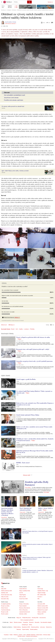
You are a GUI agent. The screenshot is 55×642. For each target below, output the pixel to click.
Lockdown (26, 329)
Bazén (11, 622)
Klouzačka (37, 622)
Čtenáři (12, 329)
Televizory (18, 629)
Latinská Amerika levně (24, 611)
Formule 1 (40, 596)
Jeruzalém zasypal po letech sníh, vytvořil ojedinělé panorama (34, 361)
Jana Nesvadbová (8, 22)
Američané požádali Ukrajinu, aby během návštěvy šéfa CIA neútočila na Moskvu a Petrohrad (7, 511)
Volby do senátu (4, 596)
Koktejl (17, 442)
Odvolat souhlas (21, 636)
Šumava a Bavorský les (24, 607)
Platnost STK (40, 613)
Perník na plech (4, 613)
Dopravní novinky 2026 (43, 607)
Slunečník (31, 622)
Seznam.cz (50, 2)
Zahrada (3, 108)
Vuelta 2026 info (23, 588)
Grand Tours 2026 (23, 598)
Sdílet (49, 22)
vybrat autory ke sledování (10, 23)
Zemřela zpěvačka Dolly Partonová (36, 483)
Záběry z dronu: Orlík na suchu (45, 509)
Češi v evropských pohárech (27, 620)
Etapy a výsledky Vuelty (24, 590)
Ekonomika (18, 416)
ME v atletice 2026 (42, 594)
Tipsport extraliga (41, 592)
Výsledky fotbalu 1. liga (43, 590)
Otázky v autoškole (42, 611)
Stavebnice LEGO (26, 627)
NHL (39, 598)
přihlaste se (17, 317)
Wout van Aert (22, 596)
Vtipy (17, 394)
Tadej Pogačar (22, 594)
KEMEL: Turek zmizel (23, 463)
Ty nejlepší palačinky (6, 603)
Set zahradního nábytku (46, 622)
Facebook (6, 634)
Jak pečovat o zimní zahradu (11, 97)
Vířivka (30, 624)
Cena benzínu (42, 617)
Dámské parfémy (35, 627)
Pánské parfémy (33, 629)
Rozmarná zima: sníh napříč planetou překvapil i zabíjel (32, 349)
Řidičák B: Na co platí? (43, 609)
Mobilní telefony (17, 627)
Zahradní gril (25, 624)
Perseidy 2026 (35, 617)
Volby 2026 (3, 588)
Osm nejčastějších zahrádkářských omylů (14, 95)
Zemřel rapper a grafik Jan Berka (26, 379)
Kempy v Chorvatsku (24, 603)
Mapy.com (19, 617)
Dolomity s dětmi (23, 613)
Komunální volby (5, 598)
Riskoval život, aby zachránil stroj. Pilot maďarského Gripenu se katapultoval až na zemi (35, 404)
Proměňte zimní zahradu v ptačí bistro (13, 100)
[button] (27, 54)
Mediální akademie (31, 634)
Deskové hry (49, 627)
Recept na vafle (4, 611)
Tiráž (24, 634)
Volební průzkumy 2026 (6, 590)
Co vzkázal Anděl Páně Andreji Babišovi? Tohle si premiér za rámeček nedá (34, 392)
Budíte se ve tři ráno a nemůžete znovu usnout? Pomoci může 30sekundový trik (34, 427)
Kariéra (20, 634)
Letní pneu (42, 627)
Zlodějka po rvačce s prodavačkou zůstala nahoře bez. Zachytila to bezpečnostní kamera (34, 439)
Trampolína (25, 622)
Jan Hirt (21, 592)
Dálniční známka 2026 (43, 605)
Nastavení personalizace (31, 636)
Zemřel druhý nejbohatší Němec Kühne (27, 415)
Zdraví (17, 430)
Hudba (17, 381)
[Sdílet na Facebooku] (51, 325)
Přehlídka (32, 329)
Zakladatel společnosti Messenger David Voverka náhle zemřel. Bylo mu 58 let (34, 451)
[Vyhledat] (29, 2)
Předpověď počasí (26, 617)
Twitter (11, 634)
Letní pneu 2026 (41, 603)
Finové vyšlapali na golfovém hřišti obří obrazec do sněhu (33, 337)
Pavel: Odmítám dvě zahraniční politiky (25, 509)
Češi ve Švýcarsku (23, 609)
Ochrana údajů (46, 634)
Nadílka (21, 329)
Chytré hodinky (25, 629)
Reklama (16, 634)
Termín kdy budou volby (6, 594)
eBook (44, 22)
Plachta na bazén (18, 622)
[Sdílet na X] (53, 325)
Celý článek (46, 492)
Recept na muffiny (5, 605)
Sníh (17, 329)
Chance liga (40, 588)
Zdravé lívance (4, 607)
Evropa (17, 406)
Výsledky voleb (4, 592)
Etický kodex (39, 634)
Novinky (14, 22)
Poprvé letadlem (23, 605)
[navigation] (2, 2)
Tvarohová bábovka (5, 609)
